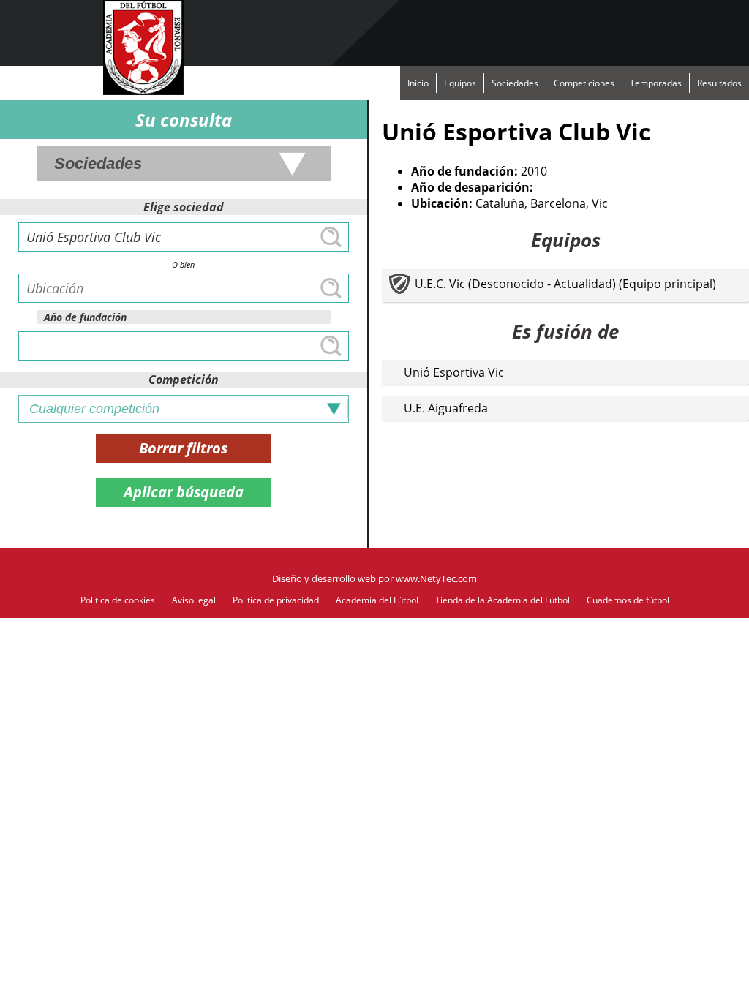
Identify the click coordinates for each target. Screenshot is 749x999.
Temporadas (656, 83)
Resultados (719, 83)
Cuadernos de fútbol (628, 600)
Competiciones (584, 83)
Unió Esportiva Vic (454, 372)
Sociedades (515, 83)
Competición (183, 380)
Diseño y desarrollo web (324, 578)
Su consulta (183, 120)
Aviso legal (194, 600)
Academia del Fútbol (377, 600)
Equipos (460, 83)
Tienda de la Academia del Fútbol (502, 600)
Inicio (418, 83)
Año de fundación (85, 317)
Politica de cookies (117, 600)
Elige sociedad (183, 207)
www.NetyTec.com (436, 578)
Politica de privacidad (276, 600)
